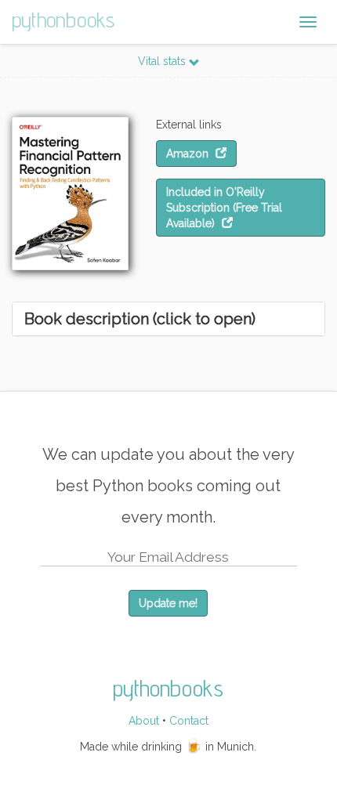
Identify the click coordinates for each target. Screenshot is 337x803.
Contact (188, 720)
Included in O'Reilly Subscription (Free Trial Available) (224, 208)
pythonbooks (63, 19)
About (144, 720)
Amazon (189, 153)
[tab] (168, 318)
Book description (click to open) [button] (139, 318)
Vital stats (163, 61)
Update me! (168, 603)
